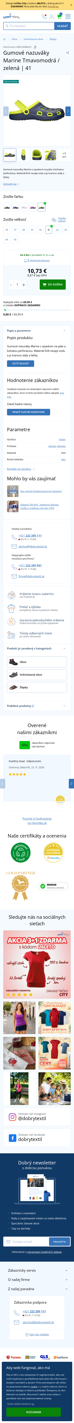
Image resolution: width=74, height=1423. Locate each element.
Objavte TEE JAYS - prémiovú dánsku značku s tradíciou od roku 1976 (39, 506)
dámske (61, 446)
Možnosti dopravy (40, 260)
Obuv (15, 39)
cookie (34, 1386)
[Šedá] (7, 207)
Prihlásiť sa (59, 1241)
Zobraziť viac (10, 184)
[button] (68, 111)
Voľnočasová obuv (33, 39)
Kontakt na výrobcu (19, 469)
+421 (30, 535)
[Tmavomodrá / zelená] (41, 207)
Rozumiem (33, 1412)
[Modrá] (16, 207)
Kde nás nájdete (39, 1334)
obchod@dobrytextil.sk (32, 546)
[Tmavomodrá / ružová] (33, 207)
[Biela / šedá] (24, 207)
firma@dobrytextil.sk (31, 576)
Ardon (62, 439)
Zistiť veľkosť (20, 363)
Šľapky (53, 39)
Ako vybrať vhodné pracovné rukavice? (41, 491)
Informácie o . (37, 1252)
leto (63, 459)
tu (33, 1403)
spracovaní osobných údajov (44, 1252)
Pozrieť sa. (53, 6)
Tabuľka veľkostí (62, 219)
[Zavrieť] (71, 5)
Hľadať (62, 26)
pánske (52, 446)
